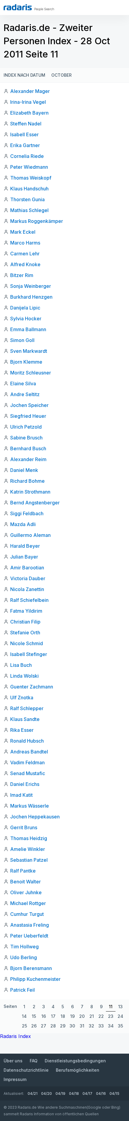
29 (62, 1025)
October (61, 75)
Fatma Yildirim (26, 611)
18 (63, 1016)
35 (120, 1025)
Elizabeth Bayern (29, 113)
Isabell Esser (24, 134)
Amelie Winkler (27, 849)
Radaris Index (15, 1036)
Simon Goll (22, 340)
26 (34, 1025)
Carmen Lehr (25, 254)
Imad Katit (21, 795)
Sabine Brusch (26, 438)
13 (120, 1006)
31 (82, 1025)
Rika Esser (22, 730)
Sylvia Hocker (25, 319)
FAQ (34, 1060)
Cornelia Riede (27, 156)
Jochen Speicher (29, 405)
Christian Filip (25, 622)
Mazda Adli (23, 524)
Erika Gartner (25, 145)
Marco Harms (25, 243)
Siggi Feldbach (27, 513)
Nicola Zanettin (27, 589)
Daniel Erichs (24, 784)
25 (24, 1025)
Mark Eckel (22, 232)
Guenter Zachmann (31, 687)
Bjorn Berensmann (31, 968)
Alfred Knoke (25, 264)
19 (72, 1016)
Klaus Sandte (25, 719)
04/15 (114, 1093)
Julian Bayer (24, 557)
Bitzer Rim (21, 275)
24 (120, 1016)
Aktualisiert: (14, 1093)
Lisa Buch (21, 665)
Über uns (13, 1060)
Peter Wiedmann (29, 167)
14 (24, 1016)
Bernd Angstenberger (35, 503)
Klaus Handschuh (29, 189)
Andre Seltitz (25, 394)
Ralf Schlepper (27, 708)
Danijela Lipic (25, 308)
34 (111, 1025)
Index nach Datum (24, 75)
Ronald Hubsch (27, 741)
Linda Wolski (24, 676)
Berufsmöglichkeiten (77, 1070)
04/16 (101, 1093)
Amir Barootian (27, 568)
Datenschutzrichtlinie (26, 1070)
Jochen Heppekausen (35, 817)
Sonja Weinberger (30, 286)
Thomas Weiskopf (30, 178)
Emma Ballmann (28, 329)
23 (110, 1016)
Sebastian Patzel (29, 860)
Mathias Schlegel (29, 210)
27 (43, 1025)
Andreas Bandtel (29, 752)
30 (72, 1025)
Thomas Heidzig (28, 838)
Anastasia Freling (29, 925)
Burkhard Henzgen (31, 297)
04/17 (87, 1093)
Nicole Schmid (26, 643)
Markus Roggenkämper (36, 221)
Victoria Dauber (27, 578)
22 (101, 1016)
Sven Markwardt (28, 351)
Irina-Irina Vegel (28, 102)
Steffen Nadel (25, 124)
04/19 (60, 1093)
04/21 (33, 1093)
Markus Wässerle (29, 806)
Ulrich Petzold (26, 427)
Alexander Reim (28, 459)
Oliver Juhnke (26, 892)
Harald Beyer (25, 546)
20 (82, 1016)
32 (91, 1025)
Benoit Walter (25, 882)
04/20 (46, 1093)
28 (53, 1025)
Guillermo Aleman (30, 535)
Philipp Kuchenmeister (35, 979)
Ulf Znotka (21, 697)
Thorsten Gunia (27, 199)
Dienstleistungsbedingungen (75, 1060)
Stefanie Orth (25, 633)
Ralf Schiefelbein (29, 600)
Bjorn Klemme (26, 362)
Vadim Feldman (27, 762)
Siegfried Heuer (28, 416)
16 (43, 1016)
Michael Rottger (28, 903)
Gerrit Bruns (23, 827)
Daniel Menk (24, 470)
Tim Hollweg (24, 947)
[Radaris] (18, 7)
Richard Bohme (27, 481)
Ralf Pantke (23, 871)
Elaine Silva (23, 383)
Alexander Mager (30, 91)
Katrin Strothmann (30, 492)
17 (53, 1016)
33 (101, 1025)
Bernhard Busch (28, 448)
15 (34, 1016)
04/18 (74, 1093)
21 (91, 1016)
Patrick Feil (22, 990)
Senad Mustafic (27, 773)
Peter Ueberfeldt (29, 936)
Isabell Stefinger (28, 654)
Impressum (15, 1079)
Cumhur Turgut (27, 914)
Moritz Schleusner (30, 373)
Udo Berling (23, 957)
